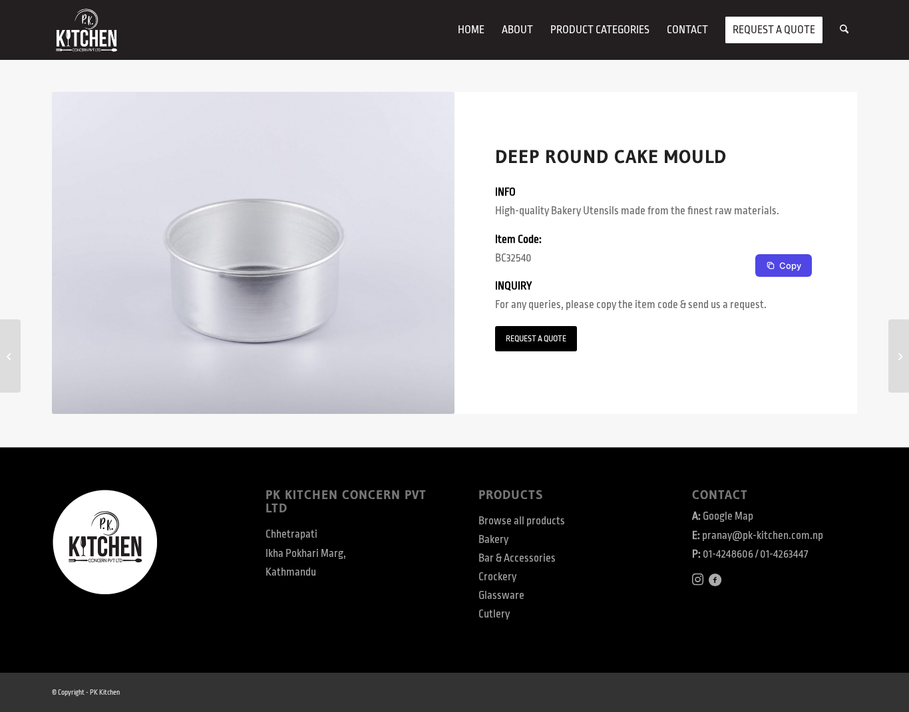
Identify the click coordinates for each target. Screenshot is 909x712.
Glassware (501, 596)
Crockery (497, 577)
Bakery (493, 540)
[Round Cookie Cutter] (898, 356)
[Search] (844, 30)
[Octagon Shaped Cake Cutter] (10, 356)
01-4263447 (784, 554)
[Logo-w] (86, 30)
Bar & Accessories (517, 558)
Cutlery (494, 614)
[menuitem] (471, 30)
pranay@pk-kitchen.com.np (762, 536)
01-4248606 (728, 554)
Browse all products (521, 521)
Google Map (728, 516)
